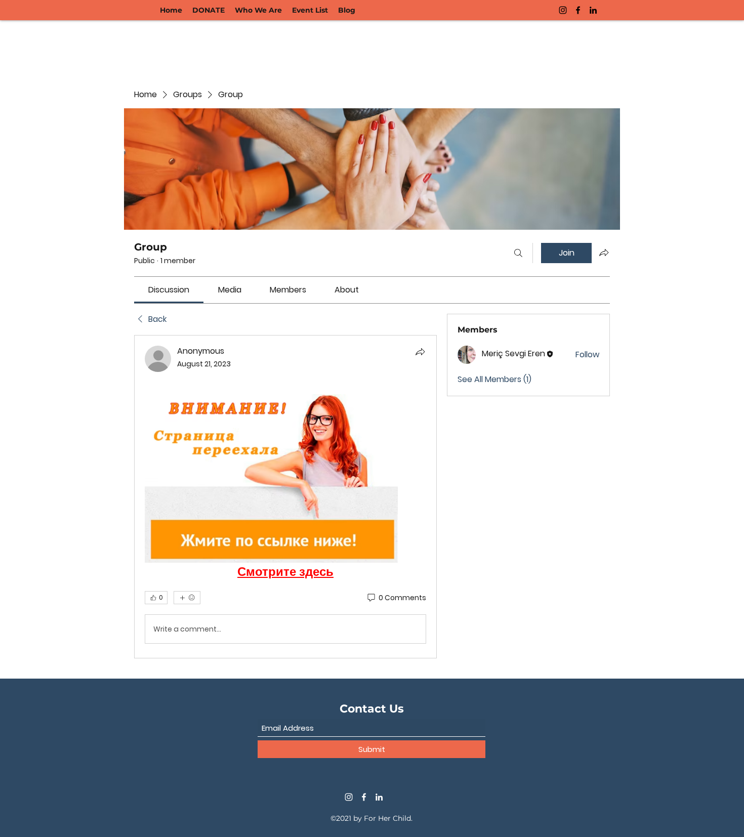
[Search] (518, 253)
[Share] (420, 352)
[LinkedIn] (593, 10)
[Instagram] (563, 10)
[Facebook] (578, 10)
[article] (285, 496)
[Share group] (604, 252)
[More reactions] (187, 597)
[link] (168, 290)
